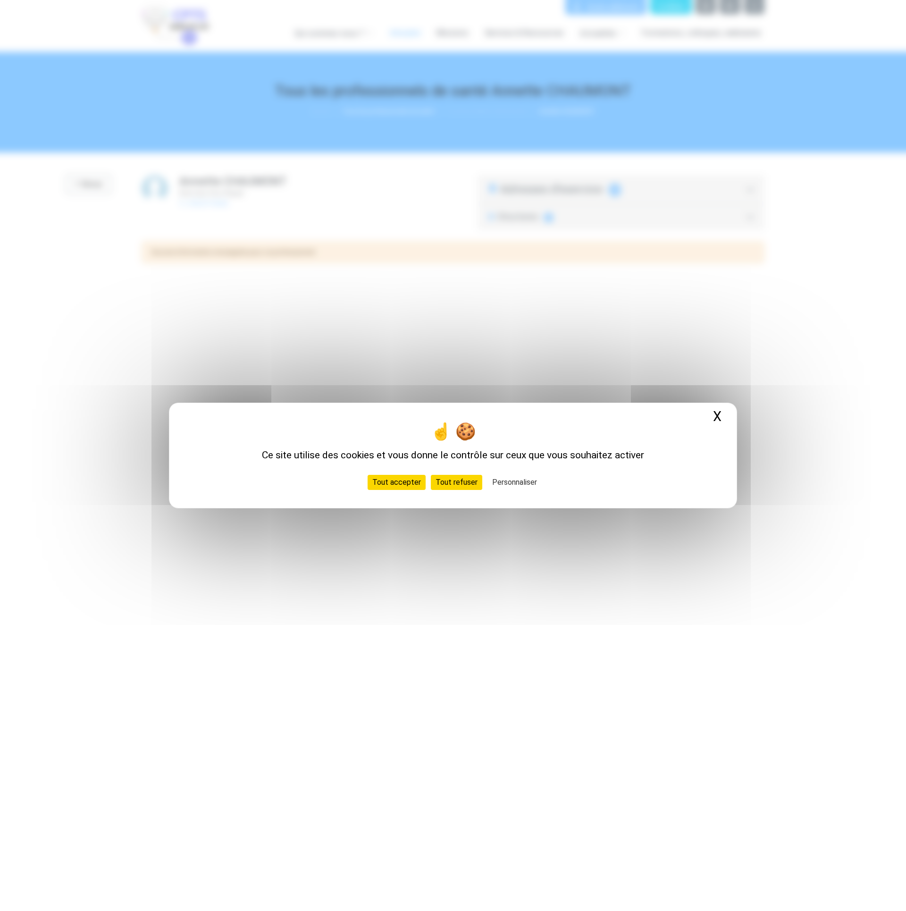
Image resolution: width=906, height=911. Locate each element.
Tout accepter (396, 482)
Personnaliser (514, 482)
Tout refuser (457, 482)
